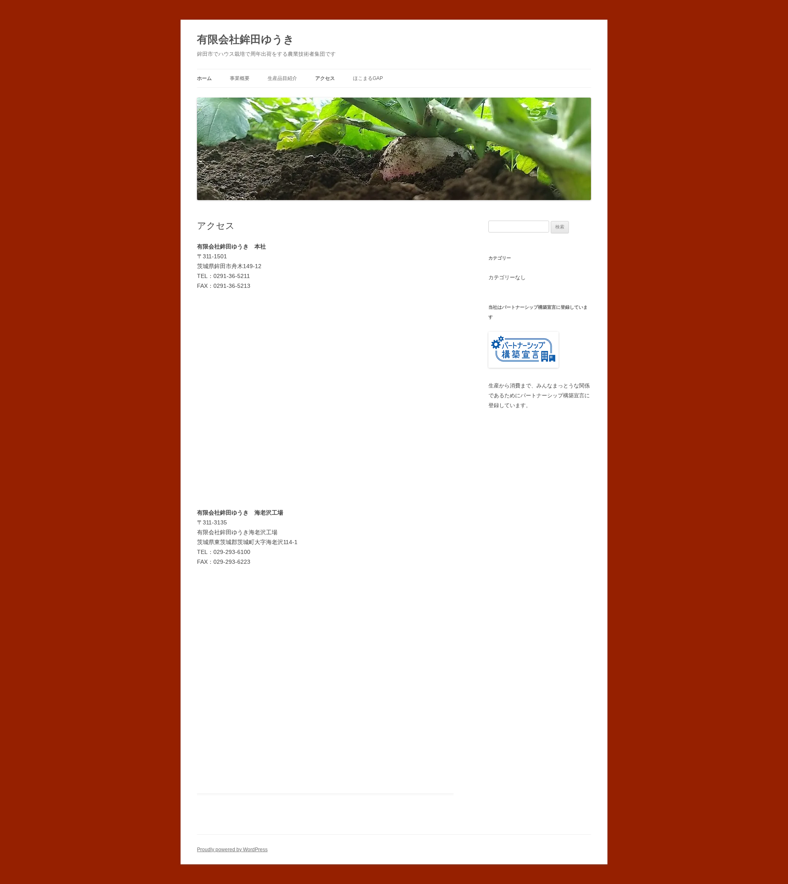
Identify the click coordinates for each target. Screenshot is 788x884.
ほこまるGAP (368, 78)
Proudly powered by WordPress (232, 849)
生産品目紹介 (282, 78)
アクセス (325, 78)
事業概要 (240, 78)
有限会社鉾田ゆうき (245, 39)
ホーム (204, 78)
